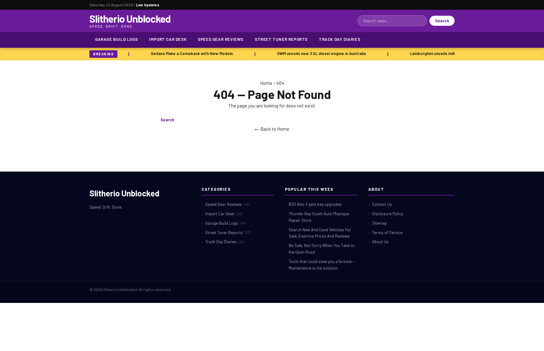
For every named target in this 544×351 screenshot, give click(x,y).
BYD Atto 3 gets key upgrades (315, 204)
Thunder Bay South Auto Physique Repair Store (319, 217)
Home (266, 83)
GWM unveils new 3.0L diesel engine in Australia (319, 53)
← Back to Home (272, 129)
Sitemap (379, 223)
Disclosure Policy (387, 213)
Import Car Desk (167, 39)
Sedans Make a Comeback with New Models (190, 53)
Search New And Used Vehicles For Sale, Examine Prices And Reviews (320, 233)
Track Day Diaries (339, 39)
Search (442, 20)
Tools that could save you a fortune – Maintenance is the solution (321, 265)
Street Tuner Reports (281, 39)
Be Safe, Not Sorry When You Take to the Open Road (321, 249)
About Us (380, 241)
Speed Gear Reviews (220, 39)
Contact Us (382, 204)
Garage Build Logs (116, 39)
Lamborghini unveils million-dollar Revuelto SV (451, 53)
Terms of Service (387, 232)
